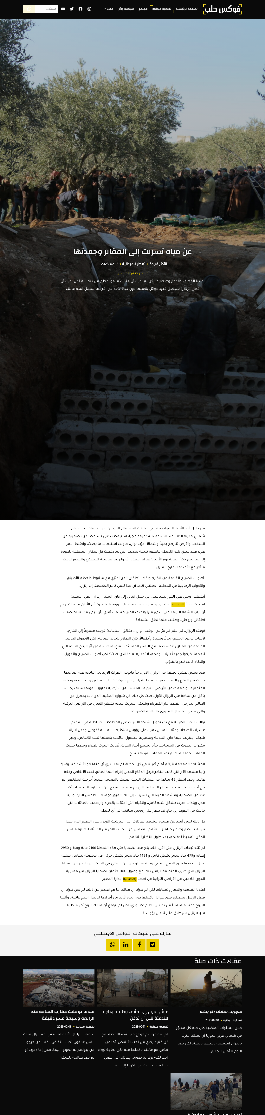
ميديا (110, 9)
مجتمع (143, 9)
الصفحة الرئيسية (187, 9)
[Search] (29, 9)
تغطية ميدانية (161, 9)
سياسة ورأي (126, 9)
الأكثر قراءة (158, 264)
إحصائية (129, 879)
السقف (178, 605)
